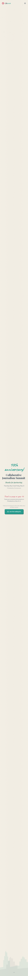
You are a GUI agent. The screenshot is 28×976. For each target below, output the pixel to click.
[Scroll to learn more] (14, 972)
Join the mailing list (15, 512)
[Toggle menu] (25, 3)
